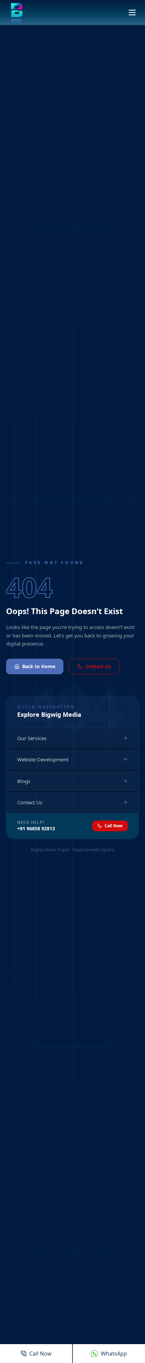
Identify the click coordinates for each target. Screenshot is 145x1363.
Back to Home (38, 666)
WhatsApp (114, 1353)
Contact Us (98, 666)
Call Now (113, 826)
